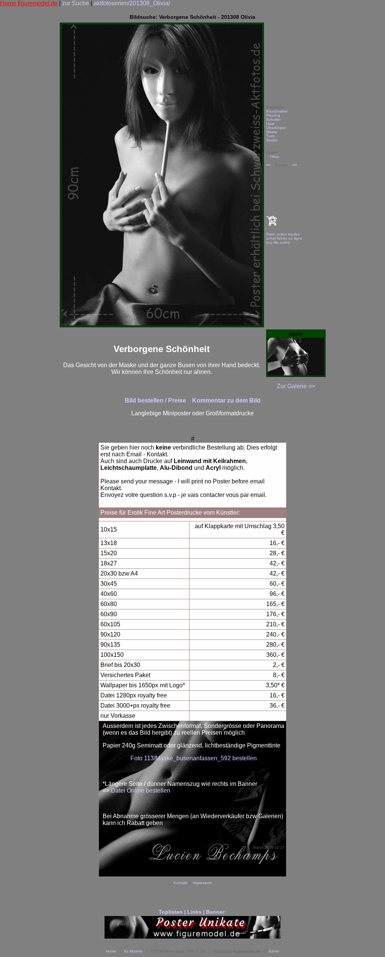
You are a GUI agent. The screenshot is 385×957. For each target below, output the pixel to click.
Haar (270, 124)
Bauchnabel (276, 111)
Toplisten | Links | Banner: (192, 912)
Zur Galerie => (296, 386)
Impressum (202, 883)
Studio (271, 140)
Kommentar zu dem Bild (226, 400)
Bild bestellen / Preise (156, 400)
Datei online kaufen (283, 234)
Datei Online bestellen (140, 790)
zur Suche (75, 3)
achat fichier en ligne (284, 238)
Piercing (273, 115)
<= (268, 165)
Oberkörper (276, 128)
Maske (271, 132)
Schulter (273, 119)
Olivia (274, 157)
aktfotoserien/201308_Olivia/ (132, 3)
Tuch (270, 136)
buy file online (278, 242)
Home (111, 951)
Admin (273, 951)
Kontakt (180, 883)
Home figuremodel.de (29, 3)
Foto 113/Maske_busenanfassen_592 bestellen (193, 758)
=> (295, 165)
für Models (133, 951)
